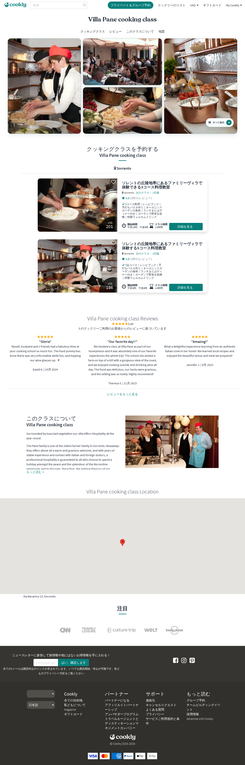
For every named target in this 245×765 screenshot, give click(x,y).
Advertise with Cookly (200, 719)
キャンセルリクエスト (161, 705)
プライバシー (155, 714)
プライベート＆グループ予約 (130, 5)
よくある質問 (155, 709)
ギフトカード (212, 5)
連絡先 (150, 700)
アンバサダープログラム (122, 714)
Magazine (70, 709)
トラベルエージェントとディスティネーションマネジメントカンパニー (122, 723)
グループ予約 (196, 700)
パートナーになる (117, 700)
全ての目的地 (73, 700)
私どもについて (75, 705)
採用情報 (193, 714)
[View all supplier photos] (44, 86)
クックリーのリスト (171, 5)
